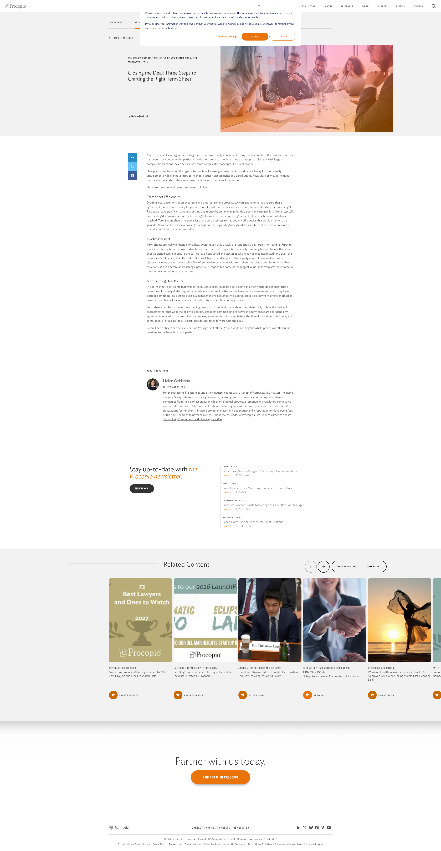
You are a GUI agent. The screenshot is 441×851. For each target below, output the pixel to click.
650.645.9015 (242, 526)
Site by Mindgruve (314, 844)
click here (166, 17)
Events (366, 6)
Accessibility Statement (234, 844)
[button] (311, 567)
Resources (347, 6)
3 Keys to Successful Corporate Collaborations (331, 676)
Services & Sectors (306, 6)
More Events (374, 566)
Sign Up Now (141, 488)
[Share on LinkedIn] (132, 157)
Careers (383, 6)
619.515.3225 (242, 509)
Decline (283, 36)
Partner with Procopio (220, 777)
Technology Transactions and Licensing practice (192, 419)
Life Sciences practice (268, 415)
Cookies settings (227, 36)
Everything (116, 22)
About (328, 6)
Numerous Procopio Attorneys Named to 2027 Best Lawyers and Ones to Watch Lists (138, 673)
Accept (255, 36)
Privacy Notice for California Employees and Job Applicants (275, 844)
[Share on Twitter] (132, 166)
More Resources (346, 566)
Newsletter (241, 827)
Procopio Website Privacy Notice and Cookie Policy (142, 844)
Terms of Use (175, 844)
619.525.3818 (242, 492)
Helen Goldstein (140, 116)
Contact (418, 6)
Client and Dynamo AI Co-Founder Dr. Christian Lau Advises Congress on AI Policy (268, 673)
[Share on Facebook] (132, 175)
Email (226, 475)
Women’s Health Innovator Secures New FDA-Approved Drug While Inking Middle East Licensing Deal (399, 675)
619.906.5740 (242, 475)
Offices (400, 6)
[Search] (434, 6)
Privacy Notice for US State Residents (202, 844)
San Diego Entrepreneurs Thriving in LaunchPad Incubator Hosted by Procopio (203, 673)
